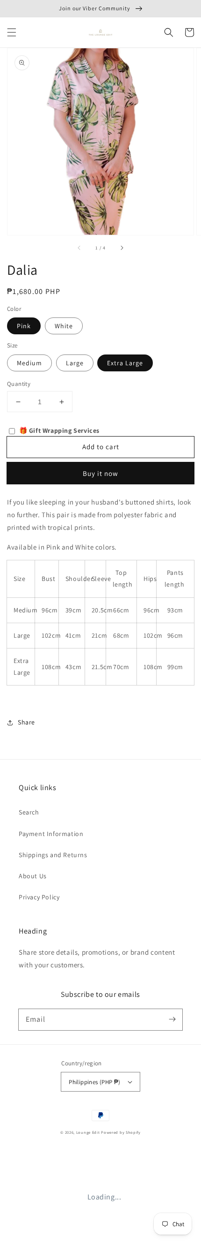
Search (29, 812)
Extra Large (125, 363)
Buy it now (100, 473)
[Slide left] (79, 248)
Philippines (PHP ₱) (95, 1082)
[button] (11, 32)
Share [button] (26, 722)
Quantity (18, 384)
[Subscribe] (172, 1019)
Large (75, 363)
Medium (29, 363)
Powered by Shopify (121, 1132)
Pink (24, 326)
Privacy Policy (39, 897)
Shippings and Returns (53, 855)
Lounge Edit (88, 1132)
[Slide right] (121, 248)
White (64, 326)
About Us (33, 876)
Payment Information (51, 833)
